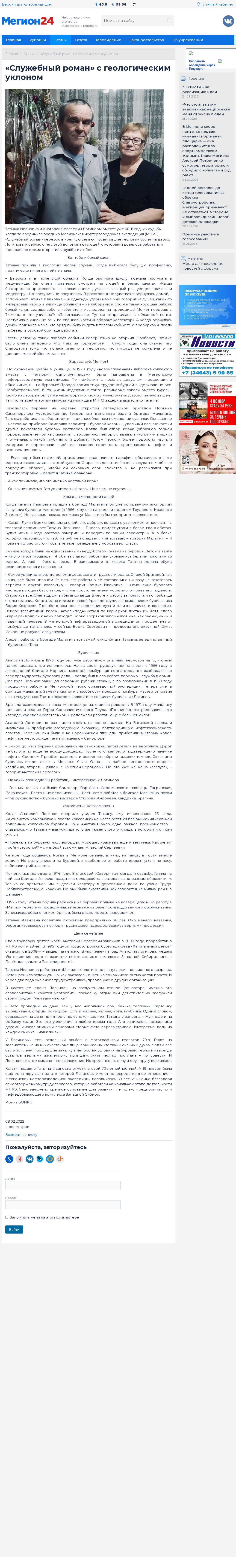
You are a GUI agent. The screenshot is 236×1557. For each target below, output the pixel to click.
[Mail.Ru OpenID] (50, 1159)
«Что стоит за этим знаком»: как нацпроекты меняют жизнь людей (206, 109)
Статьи (60, 40)
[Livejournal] (40, 1159)
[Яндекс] (19, 1159)
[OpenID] (60, 1159)
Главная (13, 40)
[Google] (9, 1159)
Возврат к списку (21, 1134)
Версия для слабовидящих (27, 4)
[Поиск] (169, 21)
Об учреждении (187, 40)
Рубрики (38, 40)
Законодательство (147, 40)
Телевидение (108, 40)
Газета (81, 40)
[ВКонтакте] (30, 1159)
